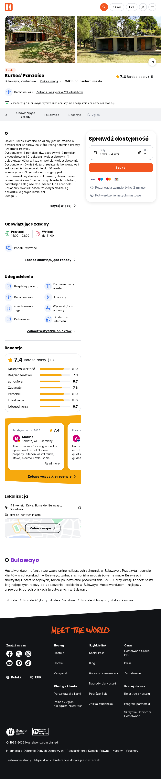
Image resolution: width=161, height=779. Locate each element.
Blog (92, 663)
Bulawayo (12, 81)
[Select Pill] (104, 7)
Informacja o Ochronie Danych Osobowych (35, 750)
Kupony (118, 750)
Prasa (128, 663)
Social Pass (96, 652)
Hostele (59, 652)
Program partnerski (137, 703)
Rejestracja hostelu (137, 693)
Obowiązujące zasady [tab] (25, 114)
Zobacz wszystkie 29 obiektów (59, 92)
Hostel (10, 70)
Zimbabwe (28, 81)
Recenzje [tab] (75, 114)
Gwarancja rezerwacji (103, 673)
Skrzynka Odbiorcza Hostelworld (138, 714)
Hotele (58, 663)
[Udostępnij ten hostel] (152, 62)
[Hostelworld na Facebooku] (9, 654)
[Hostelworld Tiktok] (28, 663)
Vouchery (132, 750)
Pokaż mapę (49, 81)
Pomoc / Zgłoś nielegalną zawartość (68, 703)
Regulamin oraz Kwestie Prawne (88, 750)
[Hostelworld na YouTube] (9, 663)
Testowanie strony (18, 760)
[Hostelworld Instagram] (28, 654)
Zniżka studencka (101, 703)
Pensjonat (60, 673)
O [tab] (6, 114)
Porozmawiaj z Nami (67, 693)
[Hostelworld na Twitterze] (19, 654)
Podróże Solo (98, 693)
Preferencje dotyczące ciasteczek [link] (76, 760)
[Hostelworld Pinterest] (19, 663)
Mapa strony (42, 760)
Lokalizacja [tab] (52, 114)
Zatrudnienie (132, 673)
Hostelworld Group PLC (137, 652)
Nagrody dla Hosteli (102, 683)
